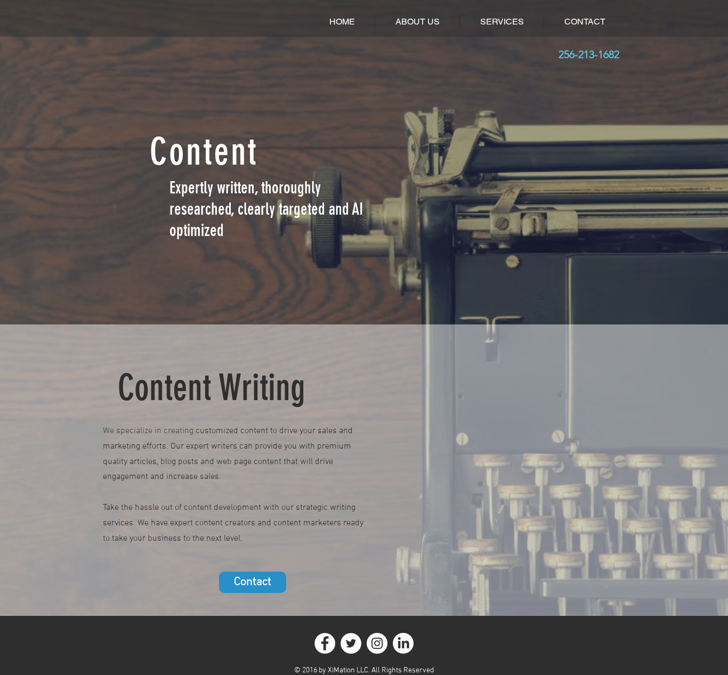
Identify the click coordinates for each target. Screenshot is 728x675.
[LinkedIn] (403, 643)
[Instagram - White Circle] (377, 643)
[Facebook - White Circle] (324, 643)
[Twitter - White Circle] (351, 643)
